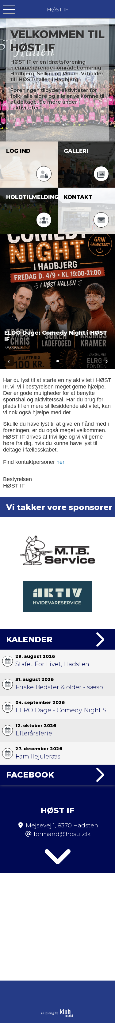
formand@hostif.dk (62, 834)
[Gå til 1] (57, 361)
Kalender (29, 639)
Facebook (30, 774)
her (60, 462)
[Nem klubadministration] (57, 1015)
